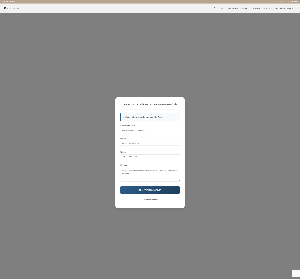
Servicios (246, 8)
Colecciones (232, 8)
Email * (123, 139)
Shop (222, 8)
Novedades (280, 8)
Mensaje (123, 165)
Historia (256, 8)
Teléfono (124, 152)
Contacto (291, 8)
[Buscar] (215, 8)
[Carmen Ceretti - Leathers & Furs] (13, 8)
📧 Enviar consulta (150, 190)
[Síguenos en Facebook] (292, 2)
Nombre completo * (128, 125)
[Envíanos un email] (297, 2)
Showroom (267, 8)
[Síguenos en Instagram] (295, 2)
